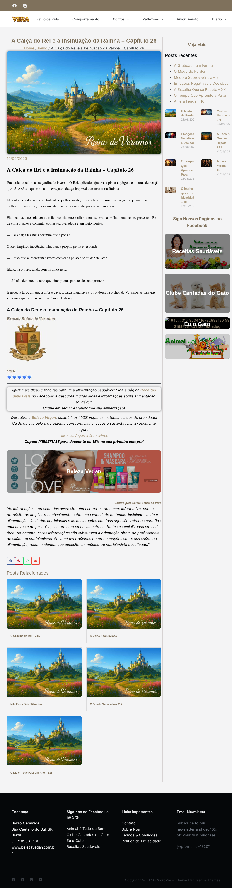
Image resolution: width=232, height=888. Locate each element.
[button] (11, 561)
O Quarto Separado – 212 (106, 704)
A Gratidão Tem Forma (193, 65)
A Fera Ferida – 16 (189, 101)
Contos (119, 19)
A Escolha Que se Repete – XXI (200, 89)
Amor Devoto (187, 19)
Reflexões (151, 19)
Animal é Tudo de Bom (86, 828)
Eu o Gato (75, 840)
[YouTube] (40, 879)
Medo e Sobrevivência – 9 (196, 77)
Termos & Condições (139, 835)
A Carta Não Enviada (103, 636)
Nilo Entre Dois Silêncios (26, 704)
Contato (129, 823)
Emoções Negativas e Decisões (201, 83)
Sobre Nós (131, 829)
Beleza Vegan (44, 417)
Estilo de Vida (47, 19)
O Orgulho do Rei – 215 (25, 636)
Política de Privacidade (141, 841)
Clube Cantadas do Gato (88, 834)
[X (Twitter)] (22, 879)
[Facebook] (14, 6)
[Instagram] (25, 6)
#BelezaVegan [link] (73, 435)
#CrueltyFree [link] (97, 435)
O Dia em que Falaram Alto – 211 (31, 772)
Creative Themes (206, 880)
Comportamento (85, 19)
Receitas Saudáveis (83, 846)
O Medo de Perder (189, 71)
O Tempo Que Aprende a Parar (200, 95)
